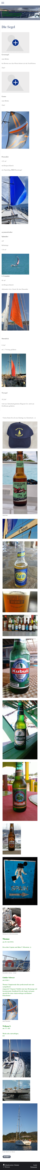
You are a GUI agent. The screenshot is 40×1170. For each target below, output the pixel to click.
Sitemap (16, 1165)
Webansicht (33, 1167)
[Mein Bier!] (20, 482)
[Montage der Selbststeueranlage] (12, 920)
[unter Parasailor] (10, 1009)
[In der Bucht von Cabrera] (20, 1127)
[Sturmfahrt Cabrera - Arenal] (16, 961)
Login (35, 1165)
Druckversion (9, 1165)
